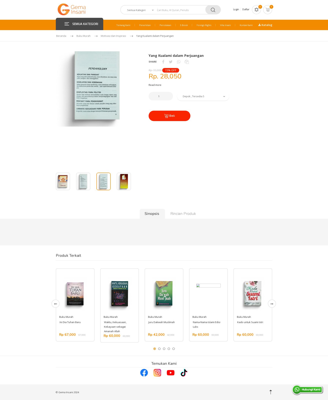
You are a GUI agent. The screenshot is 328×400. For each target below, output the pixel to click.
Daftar (245, 9)
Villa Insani (225, 25)
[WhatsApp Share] (178, 61)
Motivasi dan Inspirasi (113, 36)
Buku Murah (83, 36)
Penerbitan (145, 25)
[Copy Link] (187, 61)
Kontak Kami (246, 25)
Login (236, 9)
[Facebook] (144, 372)
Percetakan (165, 25)
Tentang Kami (123, 25)
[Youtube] (170, 372)
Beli (172, 116)
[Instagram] (157, 372)
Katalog (266, 25)
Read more (155, 85)
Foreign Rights (204, 25)
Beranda (61, 36)
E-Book (184, 25)
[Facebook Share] (163, 61)
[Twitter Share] (171, 61)
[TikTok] (184, 372)
